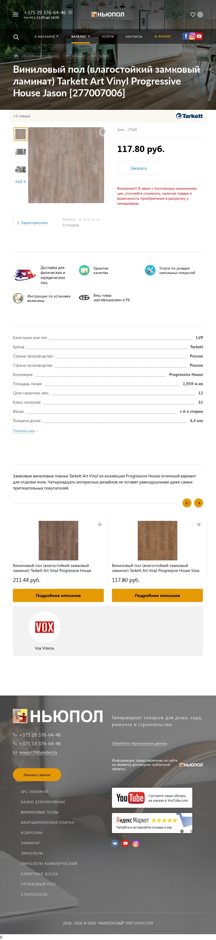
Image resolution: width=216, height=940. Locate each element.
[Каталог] (16, 56)
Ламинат (30, 842)
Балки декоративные (43, 801)
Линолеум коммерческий (49, 863)
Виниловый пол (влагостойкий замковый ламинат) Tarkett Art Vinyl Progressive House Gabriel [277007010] (52, 568)
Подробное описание (58, 595)
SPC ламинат (34, 791)
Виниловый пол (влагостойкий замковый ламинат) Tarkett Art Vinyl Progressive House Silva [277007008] (155, 568)
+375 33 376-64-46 (40, 743)
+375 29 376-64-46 (45, 12)
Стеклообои (34, 894)
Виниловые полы (39, 812)
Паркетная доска (39, 873)
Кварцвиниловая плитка (48, 822)
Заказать (138, 168)
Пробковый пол (38, 884)
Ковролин (32, 832)
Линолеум (32, 853)
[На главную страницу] (107, 14)
